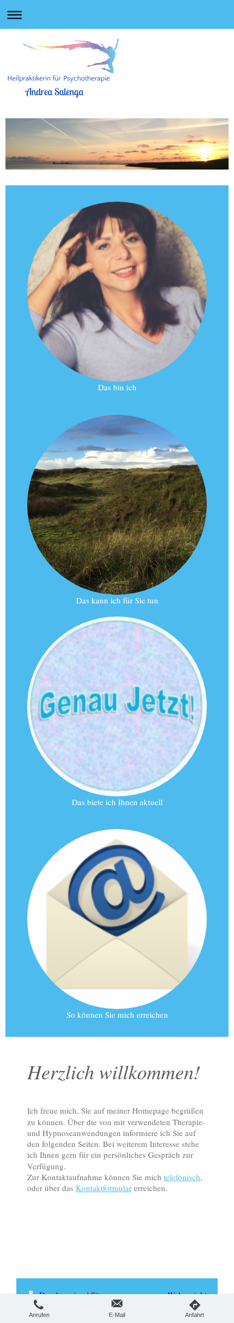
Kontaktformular (104, 1187)
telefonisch (182, 1176)
